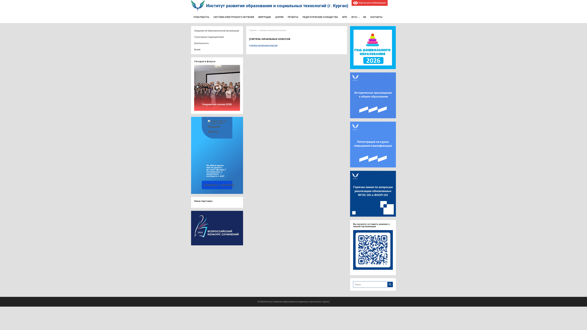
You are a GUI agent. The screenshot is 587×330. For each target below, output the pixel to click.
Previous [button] (198, 87)
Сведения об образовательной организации (216, 30)
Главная (253, 30)
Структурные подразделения (209, 37)
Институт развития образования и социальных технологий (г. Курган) (277, 5)
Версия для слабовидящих (372, 3)
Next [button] (236, 87)
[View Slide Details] (217, 88)
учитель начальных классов (263, 45)
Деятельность (201, 43)
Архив (197, 49)
